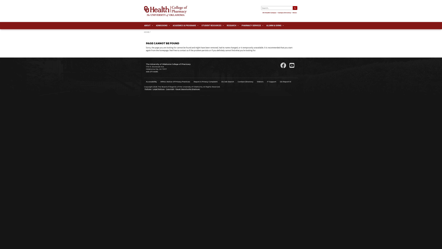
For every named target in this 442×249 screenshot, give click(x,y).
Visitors (260, 82)
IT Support (271, 82)
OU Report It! (285, 82)
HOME (146, 32)
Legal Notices (159, 89)
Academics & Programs (184, 25)
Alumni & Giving (273, 25)
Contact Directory (245, 82)
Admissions (161, 25)
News (295, 12)
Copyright (170, 89)
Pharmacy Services (251, 25)
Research (231, 25)
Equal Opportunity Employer (188, 89)
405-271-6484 (152, 72)
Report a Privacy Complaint (206, 82)
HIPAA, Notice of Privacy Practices (175, 82)
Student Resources (211, 25)
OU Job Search (227, 82)
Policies (148, 89)
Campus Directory (284, 12)
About (147, 25)
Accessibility (151, 82)
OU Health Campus (269, 12)
